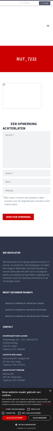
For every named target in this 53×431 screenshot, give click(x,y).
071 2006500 (24, 3)
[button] (26, 424)
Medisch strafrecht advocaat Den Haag (25, 310)
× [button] (50, 391)
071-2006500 (18, 349)
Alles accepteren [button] (14, 418)
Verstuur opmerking (18, 216)
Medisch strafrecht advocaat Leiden (24, 303)
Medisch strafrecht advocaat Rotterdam (27, 316)
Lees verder (46, 404)
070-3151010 (18, 364)
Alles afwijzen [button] (39, 418)
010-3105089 (18, 380)
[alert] (26, 409)
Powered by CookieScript (26, 428)
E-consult (44, 3)
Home (36, 30)
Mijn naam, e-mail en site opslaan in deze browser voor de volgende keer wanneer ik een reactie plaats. (27, 201)
